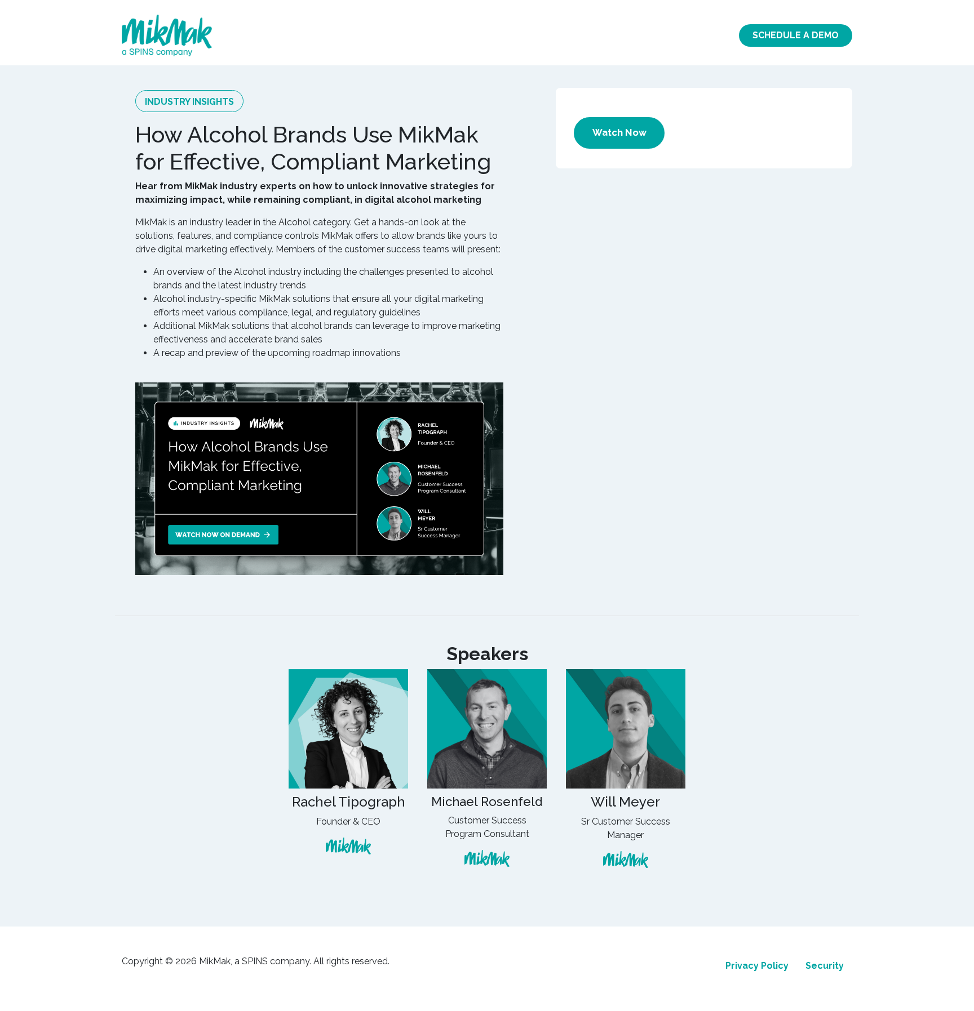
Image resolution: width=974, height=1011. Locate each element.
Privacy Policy (757, 965)
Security (824, 965)
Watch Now (619, 132)
